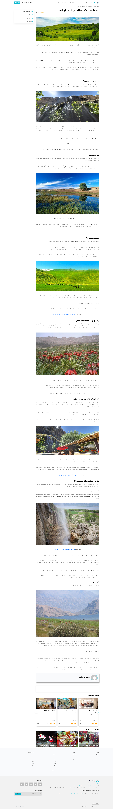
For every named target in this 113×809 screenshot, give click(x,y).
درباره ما (97, 754)
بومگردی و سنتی (53, 765)
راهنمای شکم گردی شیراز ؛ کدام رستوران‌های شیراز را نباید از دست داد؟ (64, 475)
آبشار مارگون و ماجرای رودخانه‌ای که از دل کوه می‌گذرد (64, 549)
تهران (33, 754)
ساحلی (55, 757)
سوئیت (55, 759)
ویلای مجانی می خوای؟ (83, 2)
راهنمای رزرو (75, 759)
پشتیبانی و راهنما (74, 754)
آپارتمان (54, 763)
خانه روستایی (54, 770)
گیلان (33, 761)
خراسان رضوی (32, 765)
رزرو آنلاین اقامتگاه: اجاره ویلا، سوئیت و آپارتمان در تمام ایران (67, 2)
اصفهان (33, 759)
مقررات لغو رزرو (75, 757)
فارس (33, 763)
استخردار (54, 754)
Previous (98, 712)
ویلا (55, 761)
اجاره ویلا (84, 786)
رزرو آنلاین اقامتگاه (89, 786)
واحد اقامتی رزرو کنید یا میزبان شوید (27, 2)
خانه (98, 6)
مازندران (33, 757)
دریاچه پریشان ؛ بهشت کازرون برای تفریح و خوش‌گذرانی (64, 314)
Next (36, 711)
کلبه (55, 768)
